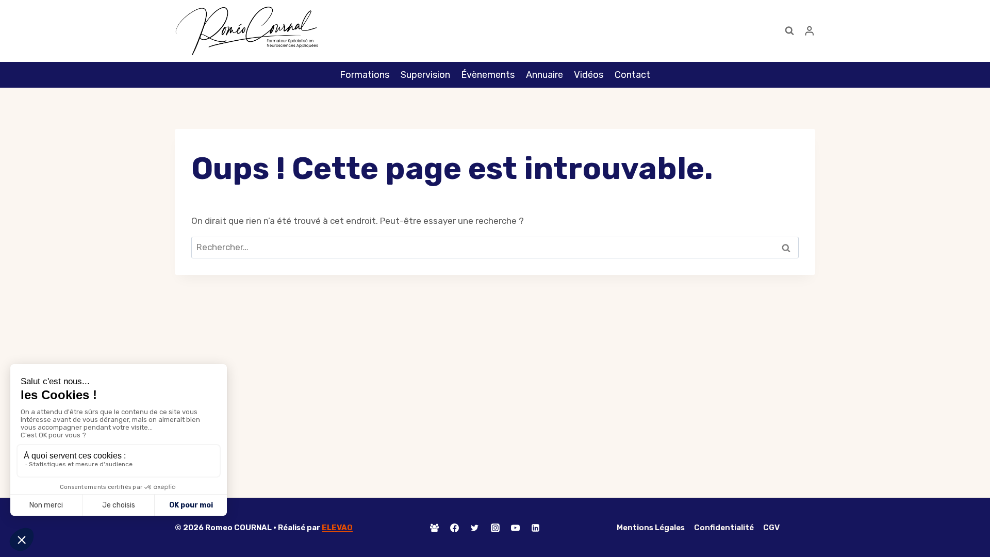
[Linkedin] (535, 527)
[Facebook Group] (434, 527)
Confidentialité (724, 527)
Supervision (425, 74)
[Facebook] (455, 527)
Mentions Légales (651, 527)
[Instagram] (495, 527)
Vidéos (588, 74)
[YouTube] (515, 527)
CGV (771, 527)
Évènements (488, 74)
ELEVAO (337, 527)
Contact (632, 74)
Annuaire (544, 74)
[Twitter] (475, 527)
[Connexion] (809, 31)
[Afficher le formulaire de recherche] (789, 31)
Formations (364, 74)
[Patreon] (555, 527)
